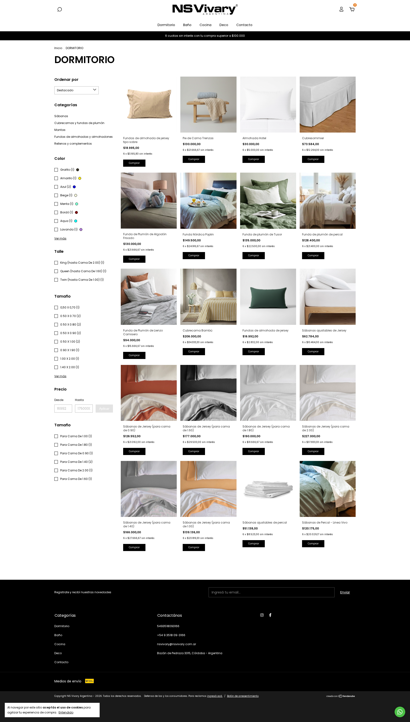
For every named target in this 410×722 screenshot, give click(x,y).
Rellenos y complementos (73, 144)
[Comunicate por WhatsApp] (400, 712)
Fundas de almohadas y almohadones (83, 137)
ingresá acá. (215, 696)
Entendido (66, 712)
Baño (187, 25)
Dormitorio (166, 25)
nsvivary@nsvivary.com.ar (176, 644)
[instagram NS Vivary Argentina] (262, 615)
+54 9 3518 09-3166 (171, 635)
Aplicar (104, 408)
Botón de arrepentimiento (243, 696)
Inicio (58, 48)
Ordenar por (66, 79)
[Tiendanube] (341, 696)
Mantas (59, 130)
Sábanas (61, 116)
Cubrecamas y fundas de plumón (79, 123)
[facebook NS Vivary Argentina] (270, 615)
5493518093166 (168, 626)
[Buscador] (59, 9)
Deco (223, 25)
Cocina (205, 25)
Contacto (244, 25)
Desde (58, 400)
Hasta (79, 400)
